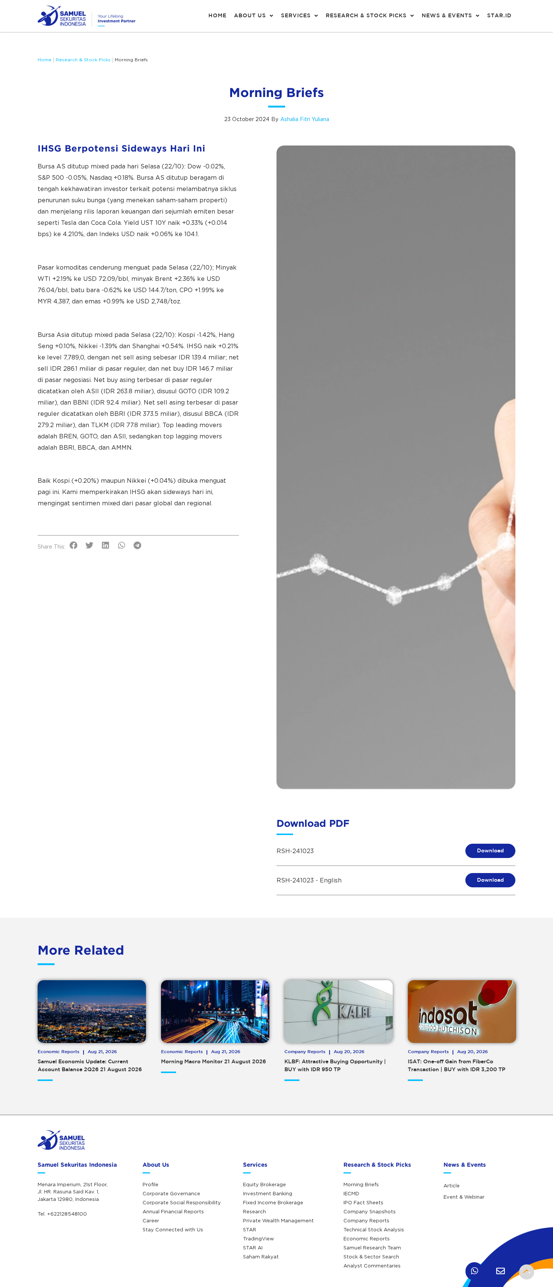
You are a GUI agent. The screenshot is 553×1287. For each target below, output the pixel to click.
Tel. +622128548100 (62, 1213)
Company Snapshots (369, 1211)
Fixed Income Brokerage (273, 1202)
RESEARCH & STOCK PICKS (366, 16)
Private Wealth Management (278, 1220)
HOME (217, 16)
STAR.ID (499, 16)
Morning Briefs (131, 59)
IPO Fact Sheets (363, 1202)
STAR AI (253, 1247)
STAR (249, 1229)
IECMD (351, 1193)
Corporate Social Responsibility (182, 1202)
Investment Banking (267, 1193)
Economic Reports (366, 1238)
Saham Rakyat (261, 1256)
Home (45, 59)
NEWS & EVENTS (447, 16)
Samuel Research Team (372, 1247)
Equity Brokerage (264, 1184)
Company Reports (366, 1220)
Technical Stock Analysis (373, 1229)
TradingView (258, 1238)
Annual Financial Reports (173, 1211)
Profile (150, 1184)
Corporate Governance (171, 1193)
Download (490, 851)
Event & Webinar (464, 1196)
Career (151, 1220)
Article (452, 1185)
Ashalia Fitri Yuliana (304, 119)
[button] (73, 545)
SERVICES (296, 16)
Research (254, 1211)
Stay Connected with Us (173, 1229)
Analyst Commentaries (372, 1265)
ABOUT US (250, 16)
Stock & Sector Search (371, 1256)
